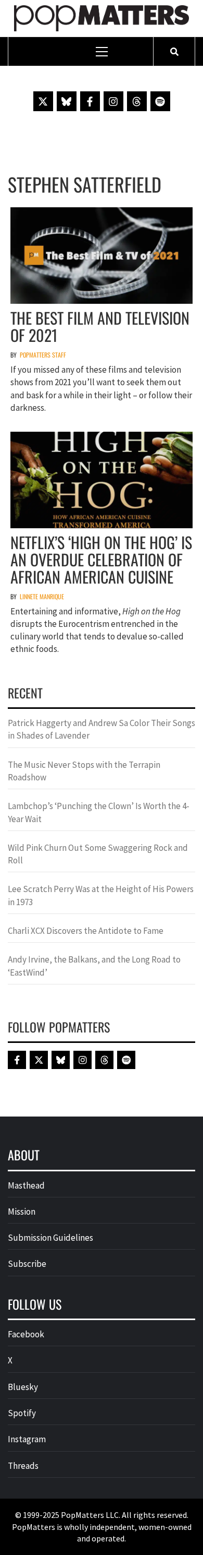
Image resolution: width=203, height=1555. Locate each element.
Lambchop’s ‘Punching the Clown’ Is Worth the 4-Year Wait (98, 812)
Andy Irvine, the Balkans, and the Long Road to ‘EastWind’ (94, 966)
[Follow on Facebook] (90, 101)
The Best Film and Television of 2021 (99, 326)
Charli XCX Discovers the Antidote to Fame (85, 930)
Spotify (22, 1413)
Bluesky (23, 1387)
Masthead (26, 1185)
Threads (23, 1465)
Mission (21, 1211)
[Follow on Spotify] (160, 101)
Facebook (26, 1334)
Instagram (27, 1439)
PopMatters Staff (43, 354)
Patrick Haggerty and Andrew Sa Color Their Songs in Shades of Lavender (101, 729)
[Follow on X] (43, 101)
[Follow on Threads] (137, 101)
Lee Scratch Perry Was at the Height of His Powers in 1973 (101, 895)
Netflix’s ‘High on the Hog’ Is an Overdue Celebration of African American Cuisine (101, 559)
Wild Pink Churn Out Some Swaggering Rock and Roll (98, 854)
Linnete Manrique (42, 596)
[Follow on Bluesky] (67, 101)
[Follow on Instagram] (113, 101)
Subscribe (27, 1263)
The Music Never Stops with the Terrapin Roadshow (84, 771)
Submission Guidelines (50, 1237)
